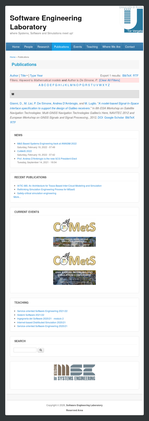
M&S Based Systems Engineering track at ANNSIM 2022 (47, 143)
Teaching (92, 47)
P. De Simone (42, 103)
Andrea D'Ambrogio (65, 103)
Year (40, 75)
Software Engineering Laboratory (84, 405)
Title (23, 75)
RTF (136, 75)
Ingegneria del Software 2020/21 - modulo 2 (40, 318)
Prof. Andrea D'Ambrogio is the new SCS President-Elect (47, 158)
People (28, 47)
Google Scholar (114, 117)
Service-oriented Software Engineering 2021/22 (42, 311)
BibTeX (127, 75)
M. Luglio (90, 103)
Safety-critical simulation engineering (36, 193)
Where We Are (111, 47)
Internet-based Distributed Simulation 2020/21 (41, 322)
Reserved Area (74, 410)
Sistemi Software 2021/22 (30, 314)
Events (78, 47)
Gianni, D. (16, 103)
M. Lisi (28, 103)
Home (16, 47)
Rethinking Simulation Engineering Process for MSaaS (46, 189)
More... (17, 196)
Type (33, 75)
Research (43, 47)
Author (14, 75)
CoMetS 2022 (24, 151)
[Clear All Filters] (109, 80)
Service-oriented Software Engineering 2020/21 (42, 326)
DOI (100, 117)
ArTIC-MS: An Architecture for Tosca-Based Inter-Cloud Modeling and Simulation (59, 185)
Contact (130, 47)
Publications (61, 47)
